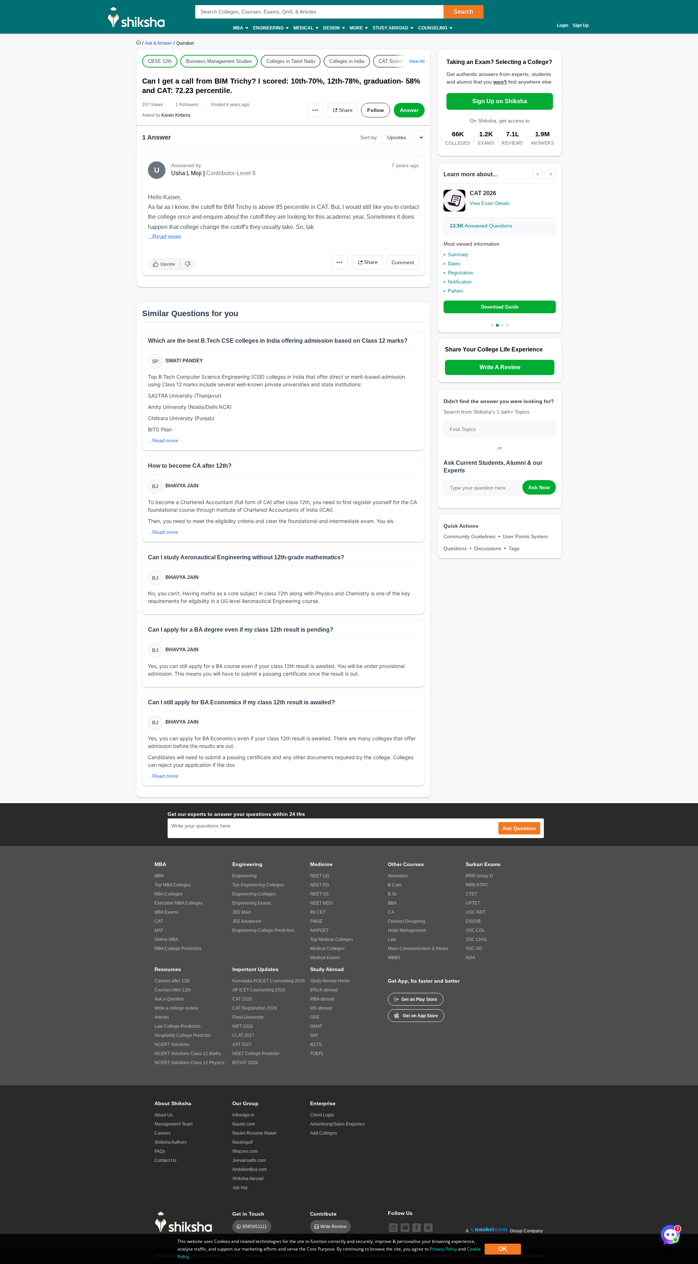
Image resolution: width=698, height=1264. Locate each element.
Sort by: (369, 137)
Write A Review (500, 367)
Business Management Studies (219, 61)
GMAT (316, 1026)
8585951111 (254, 1226)
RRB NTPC (477, 884)
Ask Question (519, 828)
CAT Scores (391, 61)
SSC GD (474, 948)
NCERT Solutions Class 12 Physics (189, 1062)
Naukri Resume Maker (254, 1133)
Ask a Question (169, 999)
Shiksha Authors (170, 1142)
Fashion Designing (406, 921)
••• (315, 110)
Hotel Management (407, 930)
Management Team (174, 1124)
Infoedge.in (243, 1115)
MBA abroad (322, 999)
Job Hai (240, 1187)
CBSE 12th (160, 61)
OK (502, 1249)
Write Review (333, 1226)
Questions (455, 548)
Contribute (323, 1214)
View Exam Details (490, 203)
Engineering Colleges (254, 894)
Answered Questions (481, 226)
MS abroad (321, 1008)
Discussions (487, 548)
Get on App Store (420, 1015)
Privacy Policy (443, 1249)
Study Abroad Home (330, 980)
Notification (460, 282)
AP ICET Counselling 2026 (258, 990)
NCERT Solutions (172, 1044)
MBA (159, 875)
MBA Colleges (168, 894)
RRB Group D (479, 875)
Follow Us (400, 1213)
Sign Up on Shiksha (499, 101)
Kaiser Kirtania (175, 115)
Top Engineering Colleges (258, 884)
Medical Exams (325, 957)
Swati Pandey (184, 360)
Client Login (322, 1115)
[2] (668, 1232)
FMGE (316, 921)
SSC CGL (475, 930)
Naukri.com (243, 1124)
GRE (315, 1017)
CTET (471, 894)
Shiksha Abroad (248, 1178)
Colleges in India (346, 61)
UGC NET (475, 912)
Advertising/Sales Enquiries (337, 1124)
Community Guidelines (470, 536)
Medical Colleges (327, 948)
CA (391, 912)
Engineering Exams (251, 903)
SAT (314, 1035)
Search (463, 12)
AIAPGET (319, 930)
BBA (392, 903)
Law (392, 939)
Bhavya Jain (181, 485)
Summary (458, 254)
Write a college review (176, 1008)
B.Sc (392, 894)
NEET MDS (321, 903)
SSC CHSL (477, 939)
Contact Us (165, 1160)
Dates (454, 263)
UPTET (473, 903)
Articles (162, 1017)
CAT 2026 (242, 999)
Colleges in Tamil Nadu (290, 61)
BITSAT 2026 (245, 1062)
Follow (375, 110)
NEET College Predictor (256, 1053)
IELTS (316, 1044)
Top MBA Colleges (173, 884)
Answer (409, 110)
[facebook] (416, 1227)
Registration (460, 272)
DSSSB (473, 921)
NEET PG (319, 884)
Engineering (244, 875)
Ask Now (539, 487)
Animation (398, 875)
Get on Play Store (419, 999)
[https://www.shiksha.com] (139, 43)
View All (417, 61)
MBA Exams (166, 912)
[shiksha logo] (186, 1222)
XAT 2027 (242, 1044)
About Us (164, 1115)
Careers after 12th (172, 980)
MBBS (394, 957)
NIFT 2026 (242, 1026)
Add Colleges (323, 1133)
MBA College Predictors (178, 948)
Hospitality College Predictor (183, 1035)
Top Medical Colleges (331, 939)
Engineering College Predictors (263, 930)
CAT (159, 921)
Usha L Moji (186, 173)
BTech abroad (324, 990)
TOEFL (317, 1053)
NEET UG (319, 875)
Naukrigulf (242, 1142)
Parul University (248, 1017)
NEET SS (319, 894)
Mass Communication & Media (418, 948)
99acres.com (245, 1151)
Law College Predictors (178, 1026)
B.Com (394, 884)
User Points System (525, 536)
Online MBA (166, 939)
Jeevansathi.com (249, 1160)
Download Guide (499, 307)
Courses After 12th (173, 990)
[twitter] (428, 1227)
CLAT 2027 (243, 1035)
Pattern (455, 291)
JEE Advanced (246, 921)
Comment (403, 262)
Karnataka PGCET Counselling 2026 (268, 980)
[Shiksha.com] (139, 16)
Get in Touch (248, 1214)
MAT (159, 930)
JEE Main (241, 912)
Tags (514, 548)
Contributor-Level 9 (231, 173)
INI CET (317, 912)
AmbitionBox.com (249, 1169)
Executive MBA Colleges (179, 903)
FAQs (160, 1151)
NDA (470, 957)
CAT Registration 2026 (254, 1008)
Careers (163, 1133)
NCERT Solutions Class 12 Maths (188, 1053)
